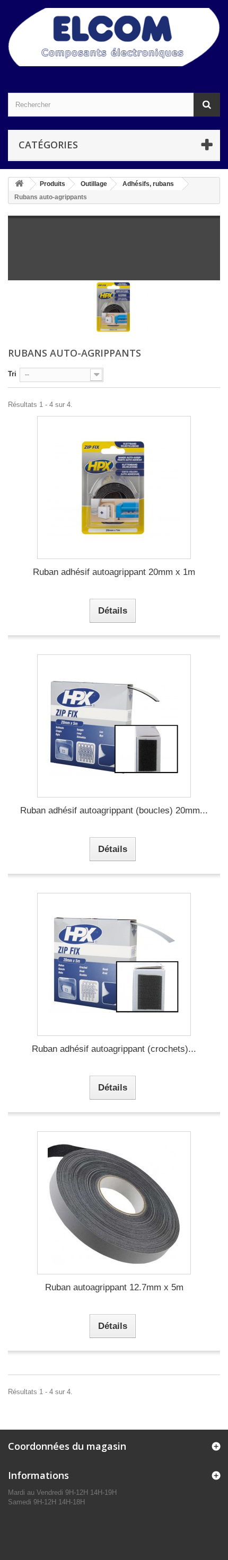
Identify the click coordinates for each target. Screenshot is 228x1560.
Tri (12, 374)
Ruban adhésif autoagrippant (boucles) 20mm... (114, 810)
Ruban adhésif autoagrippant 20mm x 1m (114, 572)
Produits (52, 184)
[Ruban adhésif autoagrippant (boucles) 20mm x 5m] (114, 726)
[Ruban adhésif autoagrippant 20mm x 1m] (114, 487)
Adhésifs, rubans (148, 184)
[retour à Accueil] (19, 184)
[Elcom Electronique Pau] (114, 37)
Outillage (94, 184)
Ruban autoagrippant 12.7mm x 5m (114, 1287)
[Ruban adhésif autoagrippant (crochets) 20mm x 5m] (114, 964)
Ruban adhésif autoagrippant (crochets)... (114, 1049)
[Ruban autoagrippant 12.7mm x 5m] (114, 1203)
